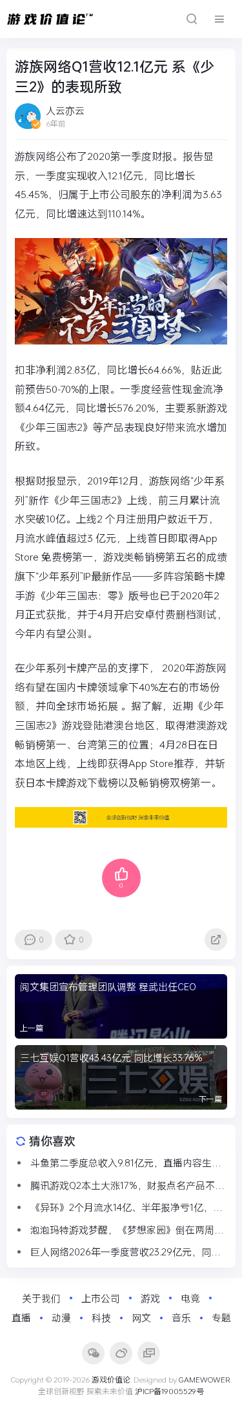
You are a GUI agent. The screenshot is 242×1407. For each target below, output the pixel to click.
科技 (101, 1317)
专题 (221, 1317)
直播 (21, 1317)
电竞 (190, 1298)
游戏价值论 (111, 1379)
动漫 (61, 1317)
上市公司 (100, 1298)
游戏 (150, 1298)
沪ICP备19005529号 (169, 1391)
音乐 (181, 1317)
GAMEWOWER (204, 1379)
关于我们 (41, 1298)
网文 (141, 1317)
